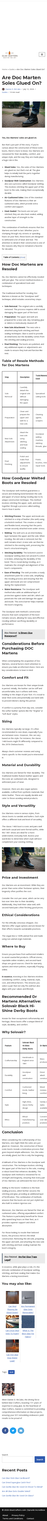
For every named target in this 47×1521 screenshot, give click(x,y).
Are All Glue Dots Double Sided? (16, 1491)
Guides (12, 69)
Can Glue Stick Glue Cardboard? (16, 1478)
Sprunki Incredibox (36, 1510)
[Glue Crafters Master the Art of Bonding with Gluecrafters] (10, 54)
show (22, 257)
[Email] (21, 1430)
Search (5, 1454)
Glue (11, 1372)
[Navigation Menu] (42, 54)
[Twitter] (13, 1430)
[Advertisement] (23, 24)
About (5, 1515)
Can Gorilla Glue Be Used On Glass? (18, 1495)
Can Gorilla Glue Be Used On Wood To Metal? (22, 1486)
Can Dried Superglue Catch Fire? (16, 1482)
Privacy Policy (18, 1515)
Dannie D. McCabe (13, 89)
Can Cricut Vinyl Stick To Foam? (12, 1332)
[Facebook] (5, 1430)
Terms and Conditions (12, 1518)
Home (4, 69)
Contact (30, 1518)
